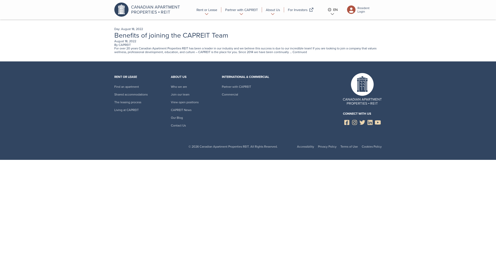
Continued (300, 52)
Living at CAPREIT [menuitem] (126, 110)
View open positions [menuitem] (185, 102)
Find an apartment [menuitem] (126, 86)
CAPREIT (125, 45)
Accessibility (305, 146)
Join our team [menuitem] (180, 94)
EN (335, 10)
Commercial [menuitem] (230, 94)
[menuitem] (207, 9)
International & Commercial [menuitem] (245, 77)
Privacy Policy (327, 146)
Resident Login (363, 10)
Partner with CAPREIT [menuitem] (236, 86)
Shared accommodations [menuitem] (131, 94)
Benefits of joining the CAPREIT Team (171, 35)
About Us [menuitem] (179, 77)
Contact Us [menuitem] (178, 125)
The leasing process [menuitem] (127, 102)
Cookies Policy (372, 146)
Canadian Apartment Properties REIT (148, 10)
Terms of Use (349, 146)
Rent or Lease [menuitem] (125, 77)
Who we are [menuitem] (179, 86)
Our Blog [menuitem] (177, 117)
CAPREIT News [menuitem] (181, 110)
